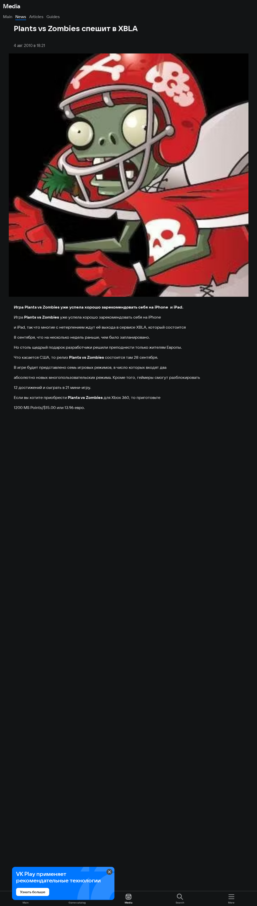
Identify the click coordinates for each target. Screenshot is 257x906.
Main (7, 16)
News (20, 16)
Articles (36, 16)
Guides (53, 16)
